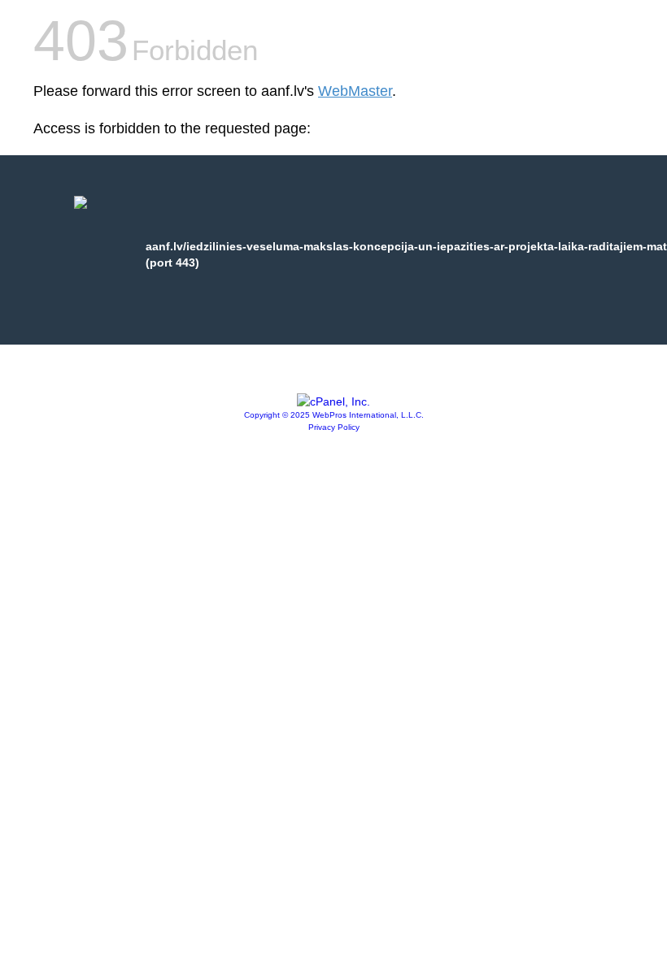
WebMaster (355, 91)
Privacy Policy (334, 427)
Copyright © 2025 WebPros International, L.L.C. (334, 414)
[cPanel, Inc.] (333, 401)
